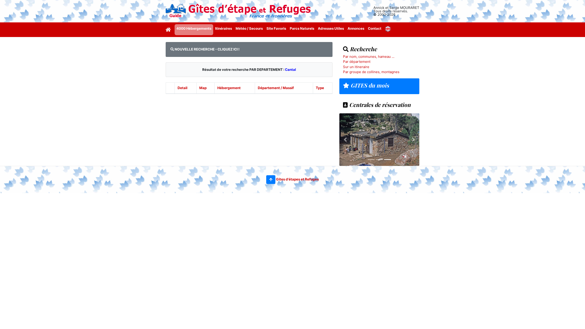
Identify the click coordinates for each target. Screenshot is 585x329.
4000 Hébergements (193, 28)
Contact (374, 28)
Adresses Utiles (331, 28)
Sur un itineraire (356, 67)
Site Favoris (276, 28)
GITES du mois (369, 85)
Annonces (356, 28)
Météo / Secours (249, 28)
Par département (356, 61)
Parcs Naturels (302, 28)
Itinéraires (223, 28)
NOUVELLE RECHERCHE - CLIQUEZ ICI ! (206, 49)
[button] (270, 179)
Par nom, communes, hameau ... (368, 56)
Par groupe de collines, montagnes (371, 72)
